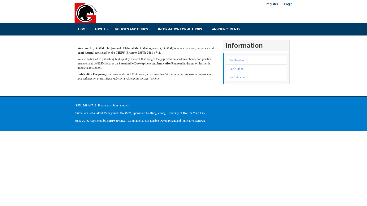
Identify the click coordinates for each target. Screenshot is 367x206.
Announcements (226, 29)
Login (288, 4)
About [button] (100, 29)
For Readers (236, 60)
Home (82, 29)
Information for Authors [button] (180, 29)
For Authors (236, 69)
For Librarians (238, 77)
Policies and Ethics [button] (132, 29)
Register (272, 4)
